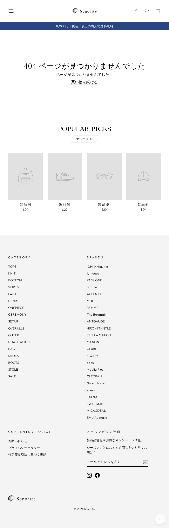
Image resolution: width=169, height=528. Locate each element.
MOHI (91, 301)
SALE (12, 376)
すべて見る (84, 138)
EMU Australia (97, 418)
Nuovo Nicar (96, 383)
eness (91, 390)
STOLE (13, 369)
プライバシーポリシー (24, 448)
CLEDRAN (94, 376)
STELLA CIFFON (99, 335)
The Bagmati (96, 314)
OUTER (13, 335)
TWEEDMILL (96, 404)
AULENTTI (94, 294)
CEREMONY (17, 314)
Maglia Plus (95, 369)
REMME (92, 308)
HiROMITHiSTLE (99, 328)
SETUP (13, 321)
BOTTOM (15, 280)
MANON (93, 342)
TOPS (12, 267)
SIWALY (92, 356)
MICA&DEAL (96, 411)
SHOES (13, 356)
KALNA (92, 397)
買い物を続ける (84, 82)
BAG (11, 349)
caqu (90, 363)
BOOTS (13, 363)
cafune (92, 287)
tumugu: (93, 273)
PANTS (13, 294)
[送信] (145, 462)
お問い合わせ (17, 441)
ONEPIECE (16, 308)
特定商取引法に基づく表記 (27, 455)
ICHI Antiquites (98, 267)
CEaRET (93, 349)
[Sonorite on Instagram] (89, 475)
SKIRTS (13, 287)
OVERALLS (16, 328)
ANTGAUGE (96, 321)
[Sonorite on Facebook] (97, 475)
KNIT (12, 273)
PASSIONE (94, 280)
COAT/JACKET (19, 342)
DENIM (13, 301)
